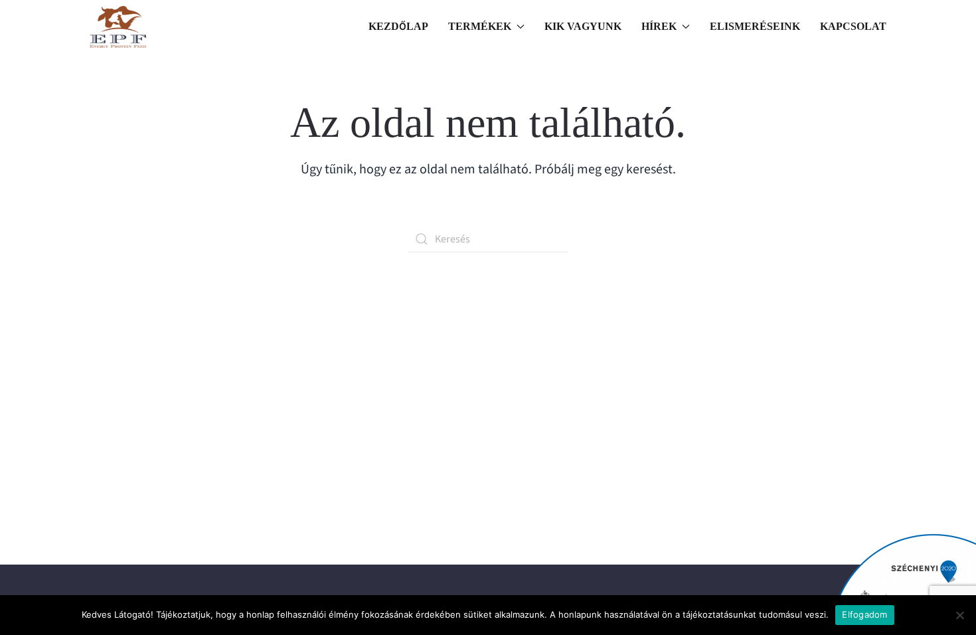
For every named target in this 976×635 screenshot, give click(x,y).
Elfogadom (864, 614)
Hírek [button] (659, 26)
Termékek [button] (479, 26)
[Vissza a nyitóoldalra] (118, 26)
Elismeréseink (755, 26)
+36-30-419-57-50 (167, 475)
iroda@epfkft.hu (162, 457)
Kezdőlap (398, 26)
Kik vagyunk (582, 26)
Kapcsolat (853, 26)
